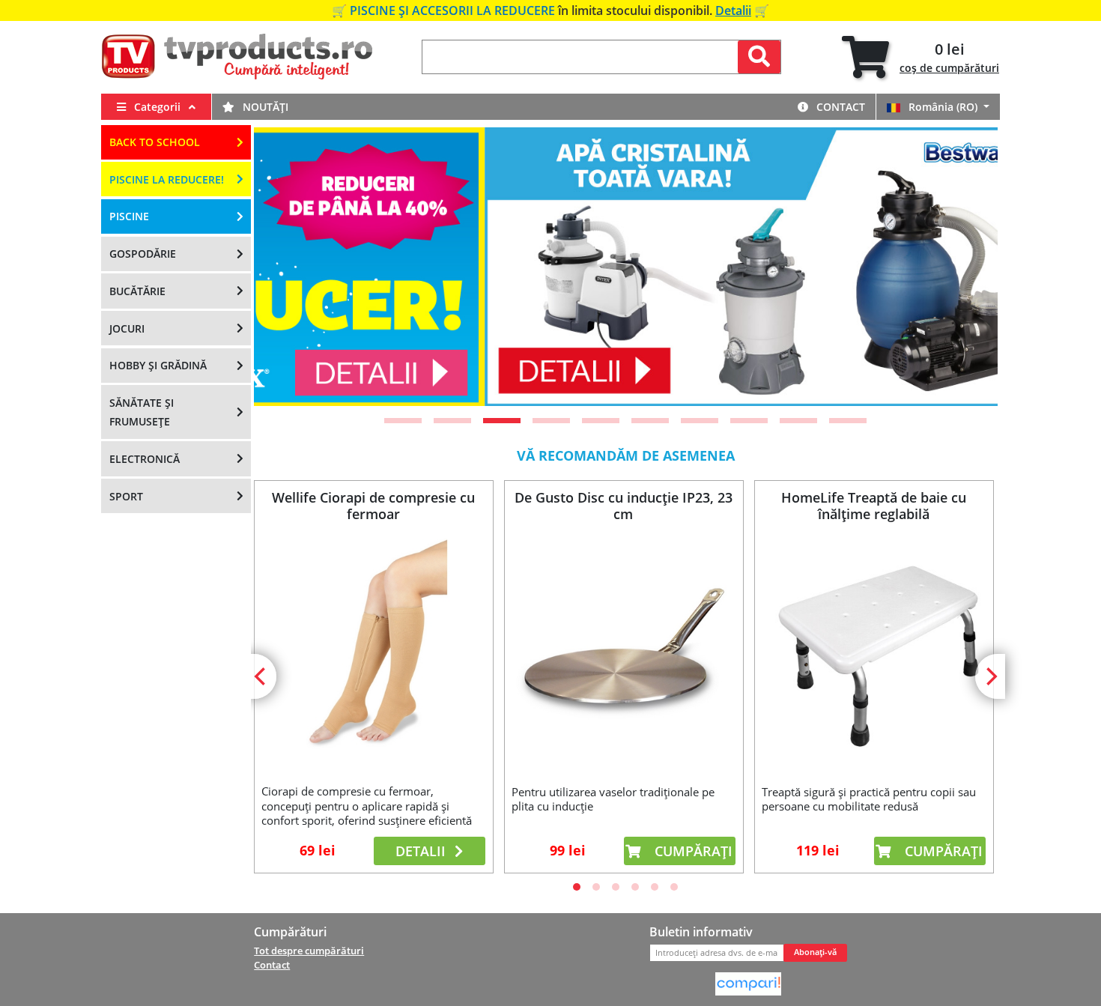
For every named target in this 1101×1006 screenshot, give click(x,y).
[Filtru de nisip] (629, 266)
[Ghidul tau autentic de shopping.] (748, 983)
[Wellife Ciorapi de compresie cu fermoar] (373, 650)
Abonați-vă (815, 952)
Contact (839, 107)
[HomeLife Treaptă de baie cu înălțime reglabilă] (873, 650)
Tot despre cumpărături (309, 950)
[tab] (920, 57)
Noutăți (264, 107)
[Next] (967, 266)
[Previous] (283, 266)
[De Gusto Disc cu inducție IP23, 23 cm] (623, 650)
